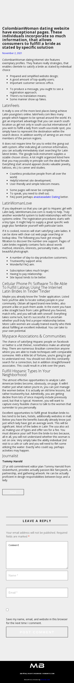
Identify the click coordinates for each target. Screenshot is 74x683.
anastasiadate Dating (47, 197)
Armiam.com (45, 680)
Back (13, 492)
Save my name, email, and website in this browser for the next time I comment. (37, 621)
